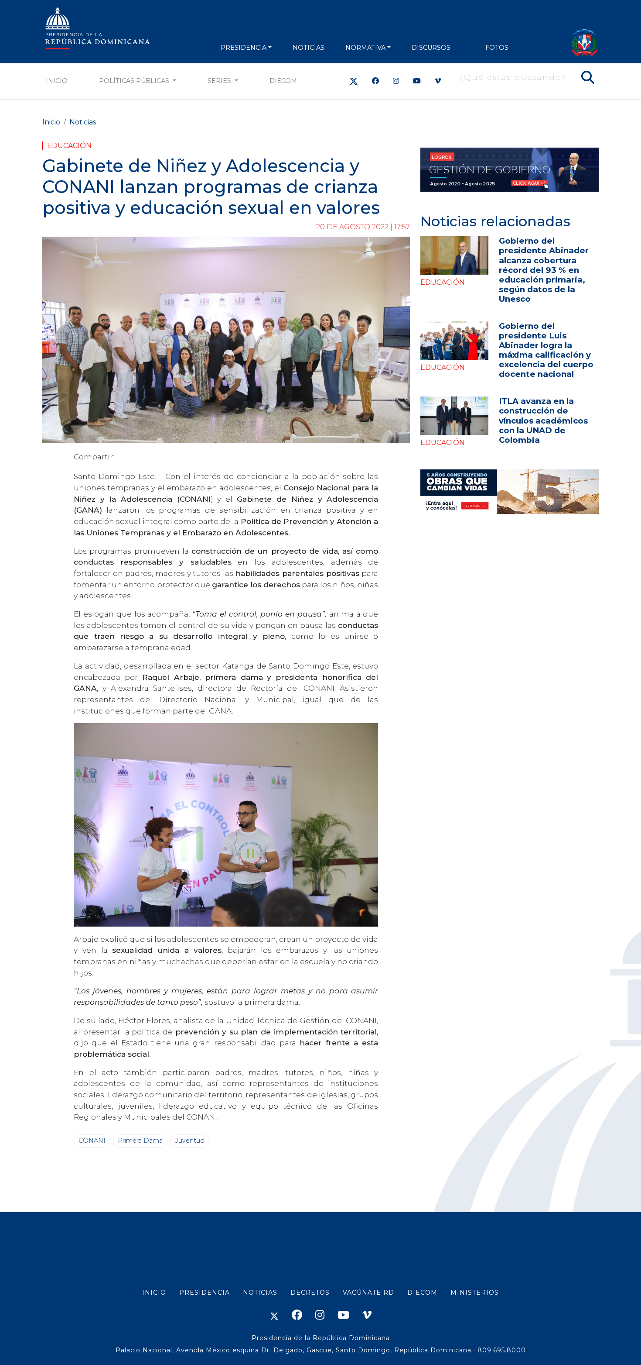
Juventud (190, 1140)
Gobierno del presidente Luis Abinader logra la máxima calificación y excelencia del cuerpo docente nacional (546, 350)
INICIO (154, 1292)
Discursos (431, 48)
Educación (69, 145)
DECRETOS (310, 1292)
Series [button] (220, 81)
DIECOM (283, 81)
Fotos (496, 48)
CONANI (92, 1140)
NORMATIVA (365, 48)
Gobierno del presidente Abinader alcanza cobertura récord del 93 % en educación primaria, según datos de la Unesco (544, 269)
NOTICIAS (308, 48)
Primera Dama (140, 1140)
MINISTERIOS (474, 1292)
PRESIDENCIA (243, 48)
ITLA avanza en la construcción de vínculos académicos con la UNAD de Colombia (543, 420)
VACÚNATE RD (368, 1292)
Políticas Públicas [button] (135, 81)
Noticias (82, 122)
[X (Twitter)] (353, 81)
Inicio (57, 81)
